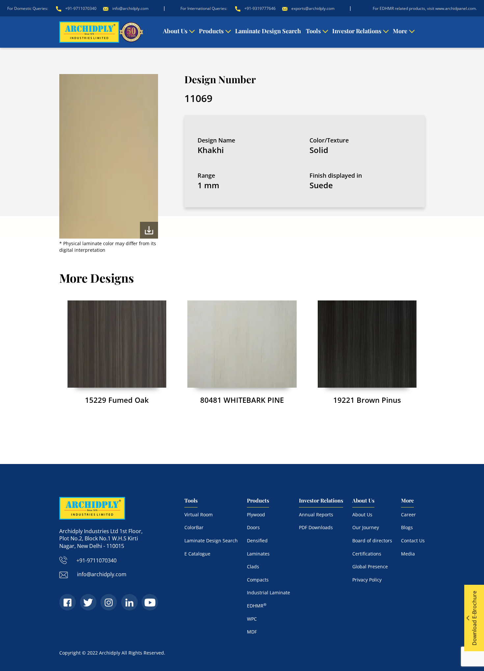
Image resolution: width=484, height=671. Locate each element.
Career (408, 514)
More (400, 31)
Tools (313, 31)
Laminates (258, 554)
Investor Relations (356, 31)
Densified (257, 540)
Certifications (366, 554)
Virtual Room (198, 514)
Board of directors (372, 540)
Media (408, 554)
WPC (252, 619)
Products (211, 31)
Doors (253, 527)
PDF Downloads (316, 527)
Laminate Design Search (268, 31)
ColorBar (193, 527)
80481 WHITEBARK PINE (242, 400)
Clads (253, 566)
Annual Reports (316, 514)
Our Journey (365, 527)
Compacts (258, 580)
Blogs (407, 527)
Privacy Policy (367, 580)
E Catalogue (197, 554)
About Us (175, 31)
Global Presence (370, 566)
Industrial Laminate (268, 592)
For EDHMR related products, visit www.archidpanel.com (424, 8)
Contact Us (413, 540)
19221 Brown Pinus (367, 400)
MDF (252, 632)
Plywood (256, 514)
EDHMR (256, 606)
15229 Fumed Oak (117, 400)
